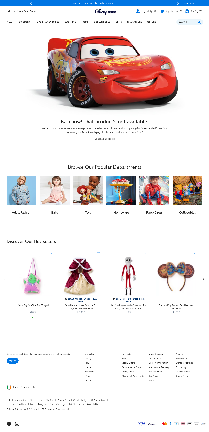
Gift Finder (127, 354)
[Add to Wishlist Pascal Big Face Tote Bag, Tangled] (51, 253)
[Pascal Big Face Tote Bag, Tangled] (33, 276)
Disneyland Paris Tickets (133, 376)
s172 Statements (76, 404)
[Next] (178, 3)
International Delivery (159, 367)
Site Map (50, 400)
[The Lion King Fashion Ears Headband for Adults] (176, 276)
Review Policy (182, 376)
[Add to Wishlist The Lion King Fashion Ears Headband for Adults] (194, 253)
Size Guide (154, 376)
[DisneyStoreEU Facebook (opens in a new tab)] (9, 423)
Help (9, 400)
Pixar (87, 362)
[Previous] (31, 3)
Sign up (12, 360)
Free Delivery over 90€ (105, 3)
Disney (88, 358)
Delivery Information (158, 362)
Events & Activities (184, 362)
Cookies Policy (80, 400)
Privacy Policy (63, 400)
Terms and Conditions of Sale (20, 404)
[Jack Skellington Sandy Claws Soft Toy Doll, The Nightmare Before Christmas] (128, 276)
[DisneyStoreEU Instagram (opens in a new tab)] (17, 423)
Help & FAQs (155, 358)
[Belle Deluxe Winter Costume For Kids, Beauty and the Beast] (81, 276)
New (124, 358)
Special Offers (128, 362)
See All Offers (189, 3)
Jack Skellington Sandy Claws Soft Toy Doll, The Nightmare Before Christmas (128, 307)
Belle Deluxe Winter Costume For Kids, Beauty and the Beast (81, 307)
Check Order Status (26, 11)
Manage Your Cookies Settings (51, 404)
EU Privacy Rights (98, 400)
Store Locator (182, 358)
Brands (88, 380)
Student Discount (157, 354)
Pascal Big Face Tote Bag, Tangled (33, 305)
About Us (180, 354)
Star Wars (89, 371)
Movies (88, 376)
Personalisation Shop (131, 367)
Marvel (88, 367)
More (151, 380)
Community (181, 367)
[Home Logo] (104, 11)
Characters (90, 354)
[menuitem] (9, 22)
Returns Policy (155, 371)
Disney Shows (128, 371)
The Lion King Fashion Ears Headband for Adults (176, 307)
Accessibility (92, 404)
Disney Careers (183, 371)
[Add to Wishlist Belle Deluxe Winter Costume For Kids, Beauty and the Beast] (99, 253)
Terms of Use (20, 400)
